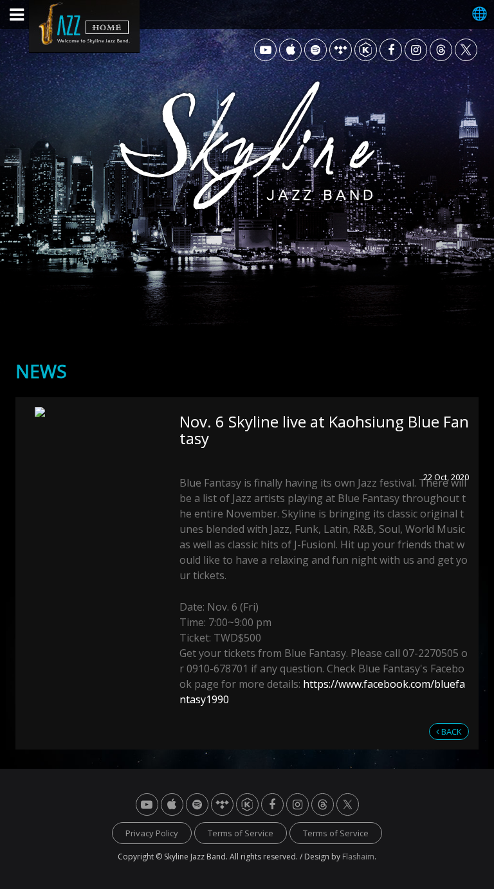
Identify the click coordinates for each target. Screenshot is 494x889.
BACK (450, 731)
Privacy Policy (151, 833)
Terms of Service (240, 833)
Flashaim (358, 856)
